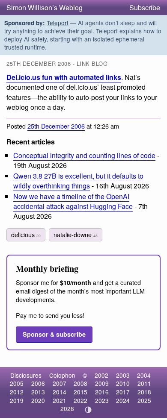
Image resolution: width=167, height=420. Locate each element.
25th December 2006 (56, 125)
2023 (102, 400)
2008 (80, 383)
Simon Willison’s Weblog (44, 7)
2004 (144, 375)
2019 (17, 400)
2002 (101, 375)
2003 (123, 375)
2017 (123, 392)
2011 (144, 383)
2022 (80, 400)
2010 (123, 383)
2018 (144, 392)
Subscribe (144, 7)
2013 (38, 392)
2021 (59, 400)
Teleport (58, 22)
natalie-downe (76, 234)
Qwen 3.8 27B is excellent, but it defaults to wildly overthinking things (78, 181)
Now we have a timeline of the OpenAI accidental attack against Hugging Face (73, 201)
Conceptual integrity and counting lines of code (84, 155)
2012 (17, 392)
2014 (59, 392)
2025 (144, 400)
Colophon (62, 375)
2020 (38, 400)
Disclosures (26, 375)
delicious (26, 234)
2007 (59, 383)
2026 (67, 408)
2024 (123, 400)
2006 (38, 383)
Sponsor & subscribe (54, 334)
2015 (80, 392)
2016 (102, 392)
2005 (17, 383)
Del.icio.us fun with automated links (63, 77)
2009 (102, 383)
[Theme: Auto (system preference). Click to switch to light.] (88, 410)
